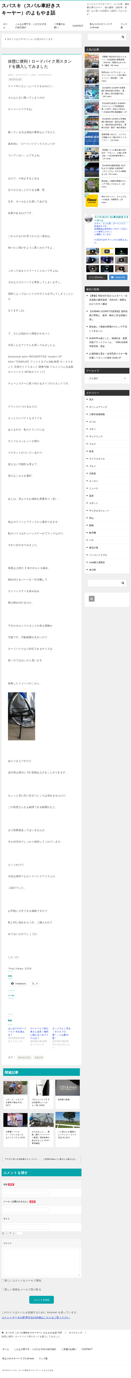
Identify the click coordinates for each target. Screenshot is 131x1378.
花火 (91, 399)
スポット (93, 503)
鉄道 (91, 451)
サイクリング (15, 79)
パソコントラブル (98, 555)
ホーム (5, 26)
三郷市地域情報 (97, 414)
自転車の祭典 (64, 1099)
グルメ (92, 466)
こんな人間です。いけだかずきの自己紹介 (30, 26)
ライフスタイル (97, 458)
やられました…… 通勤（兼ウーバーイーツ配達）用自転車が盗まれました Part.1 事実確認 (41, 1137)
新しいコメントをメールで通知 (22, 1280)
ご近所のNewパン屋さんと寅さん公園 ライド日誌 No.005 (62, 1159)
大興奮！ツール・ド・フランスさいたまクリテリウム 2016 (15, 1134)
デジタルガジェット (99, 510)
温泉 (91, 495)
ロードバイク (24, 1057)
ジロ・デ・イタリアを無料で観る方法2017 (15, 1102)
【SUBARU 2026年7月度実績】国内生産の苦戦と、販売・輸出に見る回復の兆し (113, 92)
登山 (91, 518)
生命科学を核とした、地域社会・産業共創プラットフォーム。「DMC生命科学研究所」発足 (108, 342)
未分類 (92, 569)
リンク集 (124, 26)
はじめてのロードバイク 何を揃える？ (17, 1031)
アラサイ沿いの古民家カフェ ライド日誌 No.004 (23, 1159)
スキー (92, 429)
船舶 (91, 525)
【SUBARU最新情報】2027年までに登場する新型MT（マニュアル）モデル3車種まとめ (113, 169)
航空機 (92, 532)
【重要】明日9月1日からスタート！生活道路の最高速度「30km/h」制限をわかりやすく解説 (114, 60)
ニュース (93, 488)
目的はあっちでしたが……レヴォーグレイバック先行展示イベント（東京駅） (113, 76)
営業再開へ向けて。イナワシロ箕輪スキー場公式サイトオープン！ (113, 137)
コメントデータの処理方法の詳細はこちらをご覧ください (36, 1317)
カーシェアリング (98, 407)
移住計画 (93, 547)
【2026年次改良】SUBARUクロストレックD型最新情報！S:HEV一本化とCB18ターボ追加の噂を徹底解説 (114, 107)
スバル (92, 421)
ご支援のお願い (59, 26)
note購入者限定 (97, 562)
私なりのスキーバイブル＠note (101, 26)
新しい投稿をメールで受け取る (22, 1289)
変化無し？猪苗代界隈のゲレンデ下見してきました (113, 184)
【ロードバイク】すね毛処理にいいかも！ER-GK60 (41, 1102)
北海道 (92, 473)
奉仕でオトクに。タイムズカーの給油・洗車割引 (113, 199)
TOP (33, 1332)
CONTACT (78, 25)
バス (91, 540)
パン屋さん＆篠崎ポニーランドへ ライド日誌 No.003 (67, 1134)
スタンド (39, 1057)
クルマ (92, 444)
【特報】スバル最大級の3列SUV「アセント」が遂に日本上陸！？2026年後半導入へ (114, 154)
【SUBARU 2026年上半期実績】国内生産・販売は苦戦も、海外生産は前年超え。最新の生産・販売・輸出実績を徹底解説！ (113, 123)
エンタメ (93, 481)
